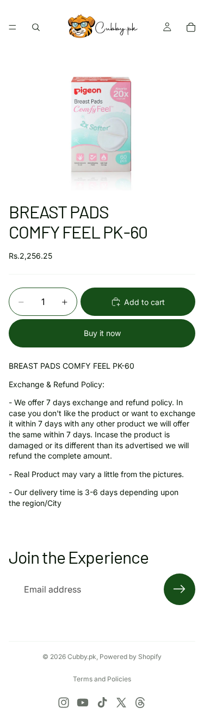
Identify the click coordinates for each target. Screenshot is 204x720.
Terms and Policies (102, 679)
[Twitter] (121, 702)
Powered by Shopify (131, 656)
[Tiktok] (102, 702)
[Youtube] (82, 702)
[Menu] (12, 27)
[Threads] (140, 702)
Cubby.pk (81, 656)
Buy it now (102, 333)
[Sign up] (179, 589)
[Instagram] (63, 702)
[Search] (36, 27)
